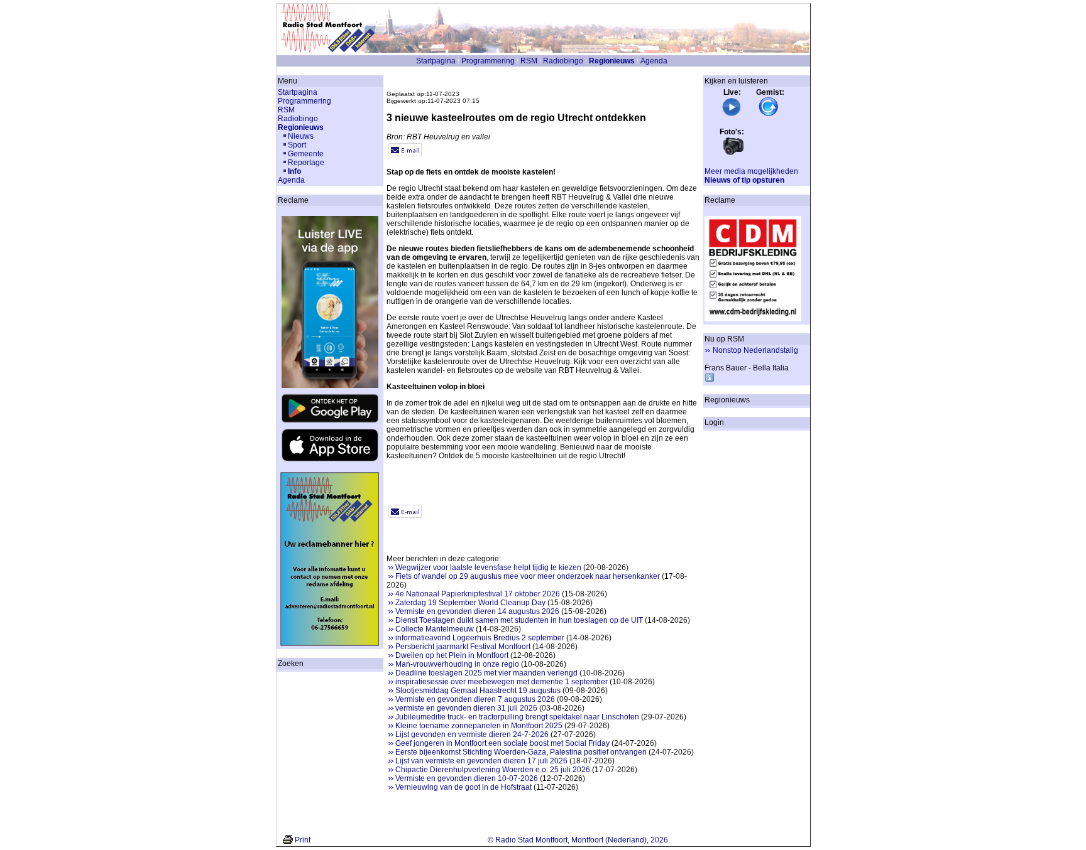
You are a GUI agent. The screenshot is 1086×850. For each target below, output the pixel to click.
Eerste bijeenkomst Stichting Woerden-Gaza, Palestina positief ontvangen (521, 752)
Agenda (653, 60)
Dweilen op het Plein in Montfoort (451, 655)
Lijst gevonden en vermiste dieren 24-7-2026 (472, 734)
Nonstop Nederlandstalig (755, 350)
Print (302, 840)
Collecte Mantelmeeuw (434, 629)
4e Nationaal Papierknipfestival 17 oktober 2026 (477, 593)
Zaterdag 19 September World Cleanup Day (470, 602)
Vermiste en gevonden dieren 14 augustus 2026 (477, 611)
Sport (297, 145)
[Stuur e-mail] (405, 153)
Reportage (306, 162)
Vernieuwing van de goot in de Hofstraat (463, 787)
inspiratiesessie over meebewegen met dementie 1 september (501, 681)
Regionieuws (612, 60)
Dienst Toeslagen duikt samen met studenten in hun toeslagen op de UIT (519, 620)
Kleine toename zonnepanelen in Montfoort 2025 (478, 725)
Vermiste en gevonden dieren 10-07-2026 (466, 778)
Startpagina (436, 60)
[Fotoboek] (733, 153)
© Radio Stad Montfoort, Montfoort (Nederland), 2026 (578, 840)
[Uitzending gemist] (769, 114)
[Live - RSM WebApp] (731, 114)
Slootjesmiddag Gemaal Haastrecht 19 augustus (478, 690)
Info (294, 171)
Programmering (488, 60)
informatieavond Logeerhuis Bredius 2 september (479, 637)
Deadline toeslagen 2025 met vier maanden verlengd (486, 673)
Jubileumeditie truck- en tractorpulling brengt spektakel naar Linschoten (517, 717)
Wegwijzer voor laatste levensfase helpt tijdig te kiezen (488, 567)
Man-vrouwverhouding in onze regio (457, 664)
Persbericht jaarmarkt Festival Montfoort (462, 646)
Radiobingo (563, 60)
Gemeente (306, 153)
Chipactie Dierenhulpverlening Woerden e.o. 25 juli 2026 (492, 769)
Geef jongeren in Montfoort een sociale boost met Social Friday (502, 743)
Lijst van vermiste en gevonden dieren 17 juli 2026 (481, 760)
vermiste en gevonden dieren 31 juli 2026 (466, 708)
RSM (528, 60)
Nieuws (301, 136)
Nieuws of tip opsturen (744, 180)
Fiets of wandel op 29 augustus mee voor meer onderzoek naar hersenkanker (527, 576)
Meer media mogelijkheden (751, 171)
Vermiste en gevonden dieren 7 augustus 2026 (475, 699)
